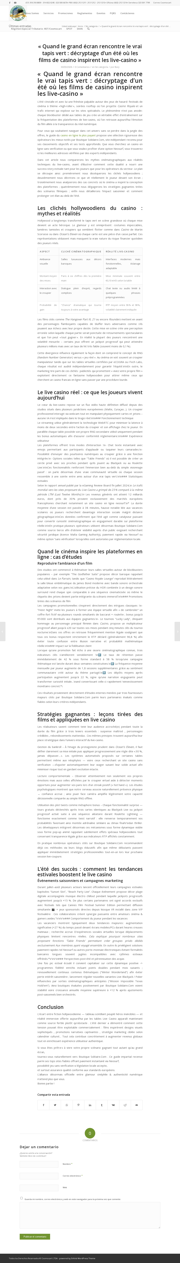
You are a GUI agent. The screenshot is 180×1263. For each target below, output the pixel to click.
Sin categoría (101, 67)
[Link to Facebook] (9, 2)
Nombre (67, 1163)
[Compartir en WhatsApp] (66, 1105)
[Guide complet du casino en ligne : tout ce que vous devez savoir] (2, 631)
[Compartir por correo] (136, 1105)
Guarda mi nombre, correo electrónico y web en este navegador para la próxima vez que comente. (73, 1199)
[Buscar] (88, 28)
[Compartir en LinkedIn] (90, 1105)
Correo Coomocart (162, 2)
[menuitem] (161, 3)
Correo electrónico (73, 1175)
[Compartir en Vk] (113, 1105)
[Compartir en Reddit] (125, 1105)
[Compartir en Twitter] (55, 1105)
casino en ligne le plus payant (78, 135)
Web (65, 1187)
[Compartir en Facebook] (43, 1105)
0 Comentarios (82, 67)
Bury (117, 67)
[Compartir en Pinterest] (78, 1105)
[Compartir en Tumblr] (101, 1105)
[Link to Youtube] (15, 2)
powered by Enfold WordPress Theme (77, 1258)
